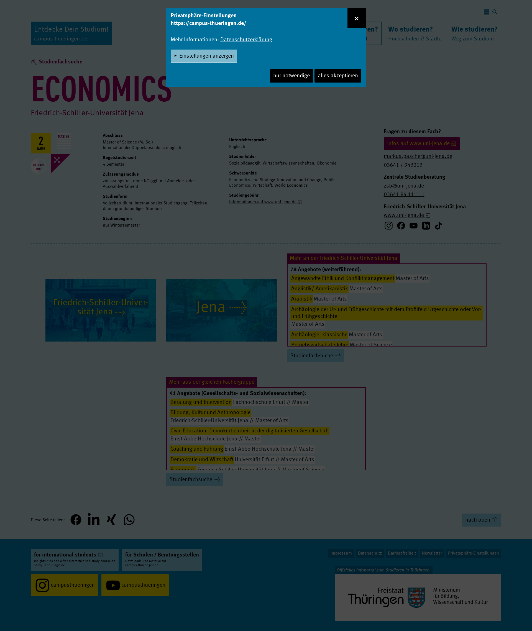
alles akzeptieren (338, 76)
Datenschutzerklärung (246, 40)
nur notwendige (291, 76)
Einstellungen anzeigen (206, 56)
